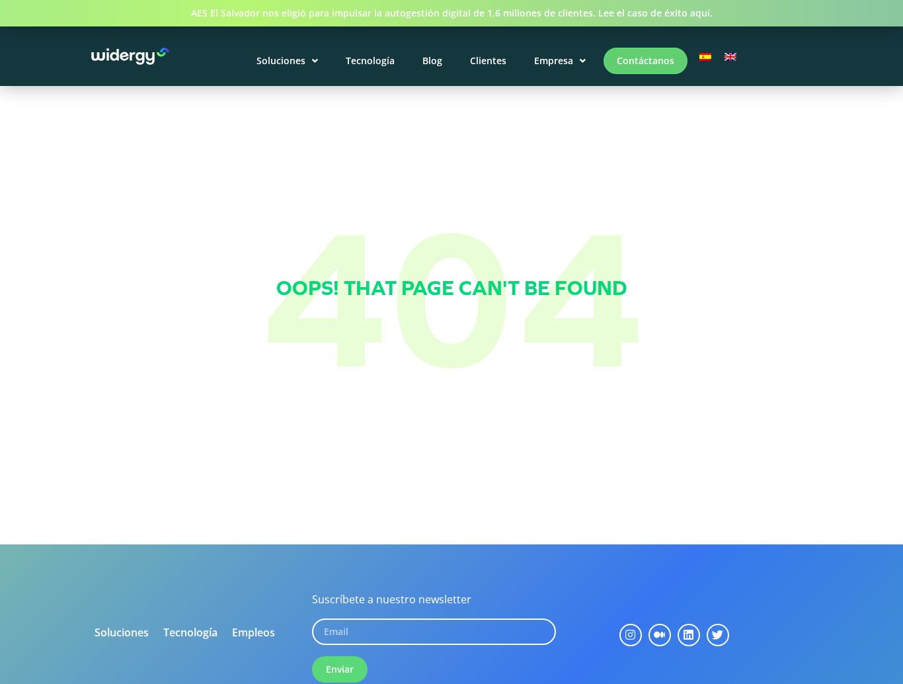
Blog (432, 60)
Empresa (553, 60)
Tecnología (370, 60)
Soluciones (280, 60)
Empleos (253, 632)
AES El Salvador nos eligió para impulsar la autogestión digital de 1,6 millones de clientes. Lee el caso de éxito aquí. (452, 13)
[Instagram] (630, 635)
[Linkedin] (689, 635)
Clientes (488, 60)
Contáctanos (645, 60)
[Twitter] (718, 635)
